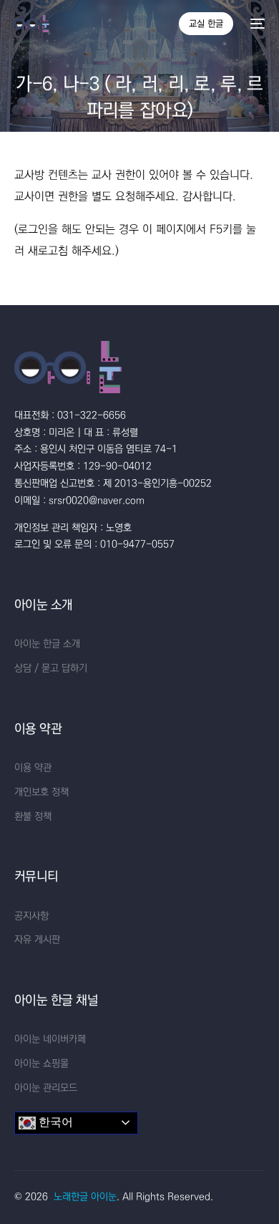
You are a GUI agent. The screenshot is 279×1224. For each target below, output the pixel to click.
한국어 (54, 1122)
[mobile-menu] (256, 23)
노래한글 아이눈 (85, 1197)
